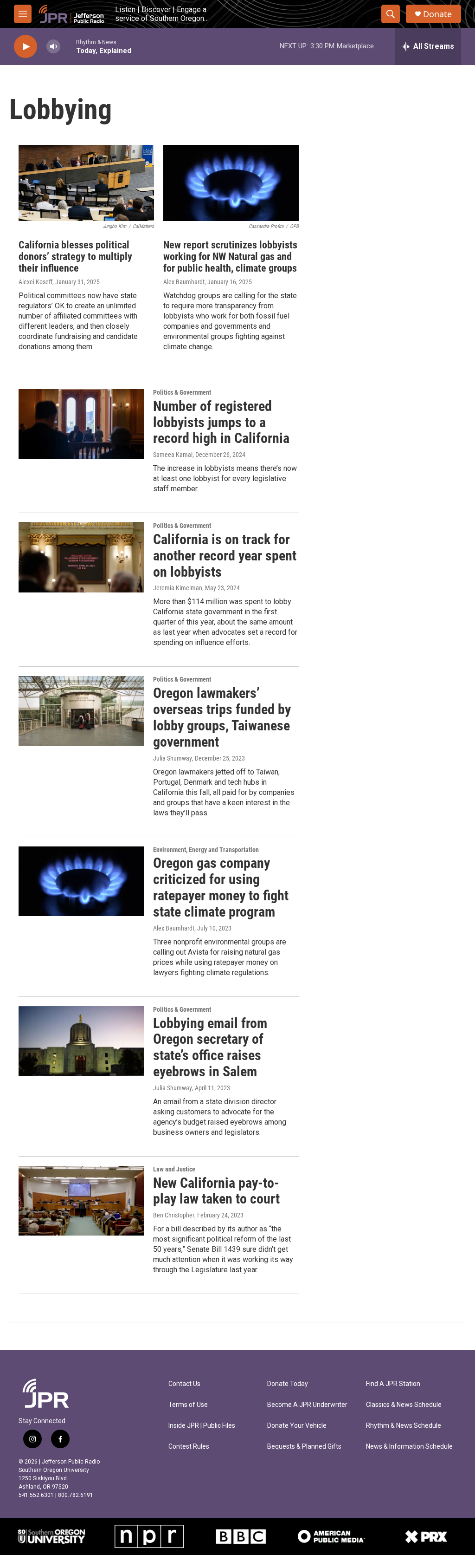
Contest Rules (188, 1446)
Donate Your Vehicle (297, 1425)
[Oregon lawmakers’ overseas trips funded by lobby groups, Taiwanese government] (81, 711)
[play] (25, 46)
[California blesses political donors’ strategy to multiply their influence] (86, 183)
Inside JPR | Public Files (201, 1425)
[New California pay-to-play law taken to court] (81, 1201)
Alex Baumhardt (184, 282)
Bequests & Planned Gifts (304, 1446)
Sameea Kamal (173, 454)
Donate (437, 14)
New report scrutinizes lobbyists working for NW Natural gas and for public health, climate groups (230, 256)
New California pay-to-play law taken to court (216, 1191)
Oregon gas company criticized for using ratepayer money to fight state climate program (221, 887)
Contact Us (184, 1383)
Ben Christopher (173, 1215)
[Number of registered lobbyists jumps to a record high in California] (81, 424)
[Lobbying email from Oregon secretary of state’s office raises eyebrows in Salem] (81, 1041)
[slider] (68, 46)
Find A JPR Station (393, 1383)
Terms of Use (188, 1404)
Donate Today (287, 1383)
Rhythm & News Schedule (403, 1425)
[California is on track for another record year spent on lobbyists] (81, 557)
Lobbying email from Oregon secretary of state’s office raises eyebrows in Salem (210, 1047)
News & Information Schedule (409, 1446)
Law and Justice (174, 1169)
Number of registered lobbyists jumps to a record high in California (221, 422)
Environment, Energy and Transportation (206, 849)
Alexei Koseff (35, 282)
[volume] (53, 46)
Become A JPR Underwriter (307, 1404)
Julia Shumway (172, 758)
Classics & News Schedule (404, 1404)
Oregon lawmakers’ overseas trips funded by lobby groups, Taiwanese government (222, 717)
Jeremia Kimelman (177, 588)
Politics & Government (182, 392)
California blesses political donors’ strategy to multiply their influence (75, 256)
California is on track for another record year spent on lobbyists (224, 555)
